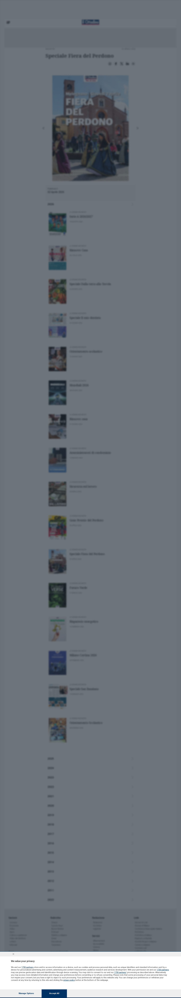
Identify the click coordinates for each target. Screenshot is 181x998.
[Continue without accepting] (13, 954)
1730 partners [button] (27, 967)
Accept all (54, 993)
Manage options (26, 993)
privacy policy (69, 980)
